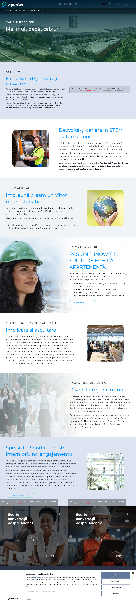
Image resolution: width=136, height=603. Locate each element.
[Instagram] (70, 4)
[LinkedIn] (75, 4)
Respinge (116, 593)
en (116, 4)
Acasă (8, 11)
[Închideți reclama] (133, 573)
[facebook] (65, 4)
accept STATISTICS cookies (22, 504)
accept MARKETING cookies (93, 91)
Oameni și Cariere (21, 11)
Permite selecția (116, 587)
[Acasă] (17, 4)
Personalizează (114, 581)
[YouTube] (60, 4)
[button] (107, 4)
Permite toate (116, 575)
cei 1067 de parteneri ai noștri (42, 577)
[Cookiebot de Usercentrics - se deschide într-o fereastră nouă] (13, 599)
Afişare (28, 599)
